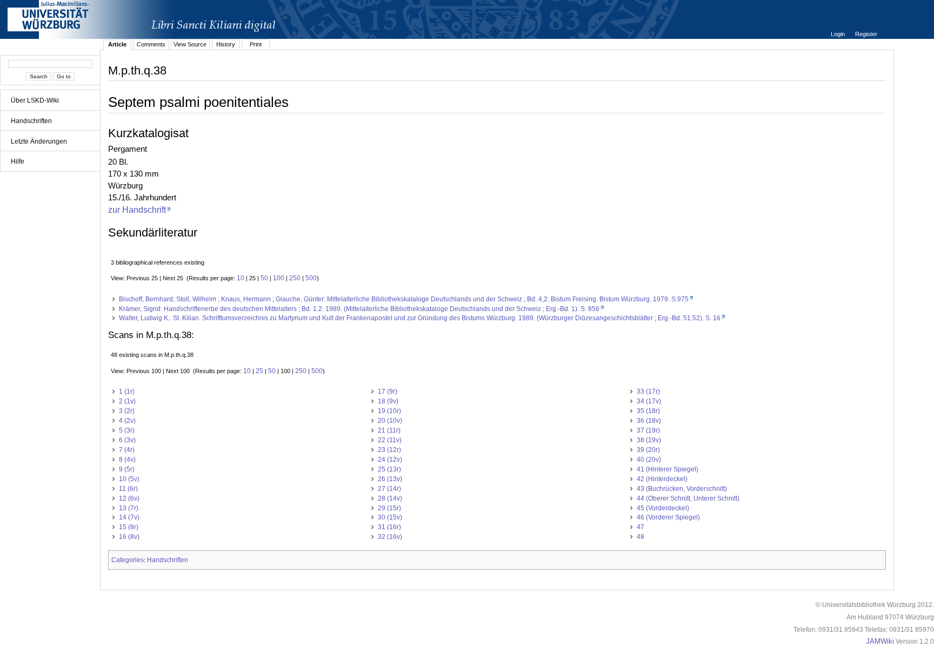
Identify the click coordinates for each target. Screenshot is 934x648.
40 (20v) (649, 459)
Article (117, 44)
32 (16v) (390, 537)
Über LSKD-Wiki (35, 100)
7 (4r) (127, 450)
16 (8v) (129, 537)
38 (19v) (649, 440)
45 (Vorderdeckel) (663, 508)
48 (640, 537)
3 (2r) (127, 411)
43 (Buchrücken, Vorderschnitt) (682, 488)
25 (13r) (389, 469)
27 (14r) (389, 488)
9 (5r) (127, 469)
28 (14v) (390, 498)
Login (838, 34)
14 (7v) (129, 517)
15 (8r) (128, 527)
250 (295, 278)
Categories (127, 560)
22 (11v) (390, 440)
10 (240, 278)
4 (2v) (127, 420)
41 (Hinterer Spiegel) (667, 469)
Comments (151, 44)
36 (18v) (649, 420)
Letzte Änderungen (39, 141)
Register (866, 34)
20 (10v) (390, 420)
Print (256, 44)
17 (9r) (387, 391)
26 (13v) (390, 479)
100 (278, 278)
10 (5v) (129, 479)
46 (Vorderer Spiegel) (668, 517)
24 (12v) (390, 459)
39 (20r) (648, 450)
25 (259, 371)
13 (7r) (128, 508)
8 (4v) (127, 459)
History (225, 44)
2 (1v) (127, 401)
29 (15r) (389, 508)
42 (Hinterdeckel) (662, 479)
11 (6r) (128, 488)
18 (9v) (388, 401)
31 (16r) (389, 527)
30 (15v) (390, 517)
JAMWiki (880, 641)
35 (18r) (648, 411)
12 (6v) (129, 498)
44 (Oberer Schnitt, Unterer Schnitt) (688, 498)
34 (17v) (649, 401)
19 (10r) (389, 411)
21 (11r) (389, 430)
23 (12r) (389, 450)
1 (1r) (127, 391)
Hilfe (17, 161)
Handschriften (31, 121)
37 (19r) (648, 430)
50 (264, 278)
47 (640, 527)
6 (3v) (127, 440)
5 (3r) (127, 430)
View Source (190, 44)
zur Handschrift (137, 209)
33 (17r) (648, 391)
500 (311, 278)
